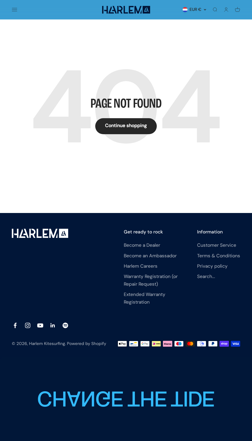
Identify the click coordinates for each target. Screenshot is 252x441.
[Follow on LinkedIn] (52, 325)
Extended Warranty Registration (144, 299)
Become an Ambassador (150, 256)
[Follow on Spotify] (65, 325)
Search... (206, 277)
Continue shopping (126, 126)
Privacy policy (212, 266)
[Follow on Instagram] (27, 325)
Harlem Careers (141, 266)
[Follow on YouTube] (40, 325)
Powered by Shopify (86, 344)
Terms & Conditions (218, 256)
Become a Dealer (142, 245)
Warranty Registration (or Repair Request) (151, 281)
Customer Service (216, 245)
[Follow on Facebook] (15, 325)
